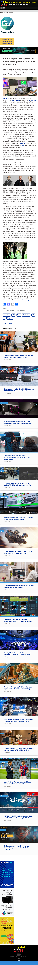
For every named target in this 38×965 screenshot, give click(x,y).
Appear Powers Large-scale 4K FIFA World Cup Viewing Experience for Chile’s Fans (18, 422)
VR (33, 315)
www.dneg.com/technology (21, 300)
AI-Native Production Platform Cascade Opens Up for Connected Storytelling (18, 688)
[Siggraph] (7, 930)
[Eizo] (7, 902)
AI (4, 318)
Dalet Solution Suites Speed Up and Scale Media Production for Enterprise (18, 356)
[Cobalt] (7, 874)
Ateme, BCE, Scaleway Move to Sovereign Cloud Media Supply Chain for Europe (18, 720)
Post (18, 315)
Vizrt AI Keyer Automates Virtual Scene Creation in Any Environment (17, 783)
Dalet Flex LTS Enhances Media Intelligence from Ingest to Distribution (19, 586)
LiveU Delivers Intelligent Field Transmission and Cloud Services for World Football (17, 457)
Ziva (22, 145)
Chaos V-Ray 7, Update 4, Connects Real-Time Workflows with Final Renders (18, 552)
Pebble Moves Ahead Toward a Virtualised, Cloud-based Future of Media (18, 518)
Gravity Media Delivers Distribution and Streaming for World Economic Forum (17, 654)
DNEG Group (16, 100)
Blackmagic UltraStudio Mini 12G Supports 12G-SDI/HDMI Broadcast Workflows (19, 390)
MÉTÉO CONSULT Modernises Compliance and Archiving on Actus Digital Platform (18, 817)
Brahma (5, 98)
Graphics (10, 318)
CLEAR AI (22, 143)
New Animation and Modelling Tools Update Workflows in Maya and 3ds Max (17, 484)
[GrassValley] (7, 25)
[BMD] (19, 50)
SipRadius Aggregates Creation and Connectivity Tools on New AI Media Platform (16, 848)
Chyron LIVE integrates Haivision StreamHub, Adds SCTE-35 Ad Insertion (18, 620)
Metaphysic (32, 100)
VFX (13, 315)
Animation (6, 315)
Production (26, 315)
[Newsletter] (7, 41)
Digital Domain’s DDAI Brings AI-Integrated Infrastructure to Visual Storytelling (18, 749)
